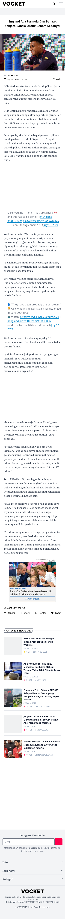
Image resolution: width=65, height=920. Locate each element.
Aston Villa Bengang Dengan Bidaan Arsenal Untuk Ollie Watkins (39, 641)
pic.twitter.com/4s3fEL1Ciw (35, 321)
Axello (58, 79)
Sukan (14, 75)
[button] (61, 4)
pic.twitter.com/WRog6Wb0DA (41, 221)
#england (13, 321)
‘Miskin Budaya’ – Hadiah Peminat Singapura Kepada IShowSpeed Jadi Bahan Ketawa (42, 744)
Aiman (35, 677)
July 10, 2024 (51, 225)
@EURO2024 (14, 221)
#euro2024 (52, 317)
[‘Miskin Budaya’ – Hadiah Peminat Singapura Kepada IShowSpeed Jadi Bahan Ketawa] (13, 749)
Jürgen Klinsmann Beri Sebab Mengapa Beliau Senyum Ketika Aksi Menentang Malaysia (41, 719)
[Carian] (53, 4)
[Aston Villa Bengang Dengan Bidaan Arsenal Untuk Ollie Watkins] (13, 646)
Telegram (32, 847)
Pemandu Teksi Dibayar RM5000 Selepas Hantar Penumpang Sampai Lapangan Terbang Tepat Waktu (41, 695)
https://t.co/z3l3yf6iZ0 (33, 317)
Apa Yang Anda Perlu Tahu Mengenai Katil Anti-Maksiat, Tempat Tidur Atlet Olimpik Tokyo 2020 (42, 668)
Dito (34, 703)
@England (46, 216)
